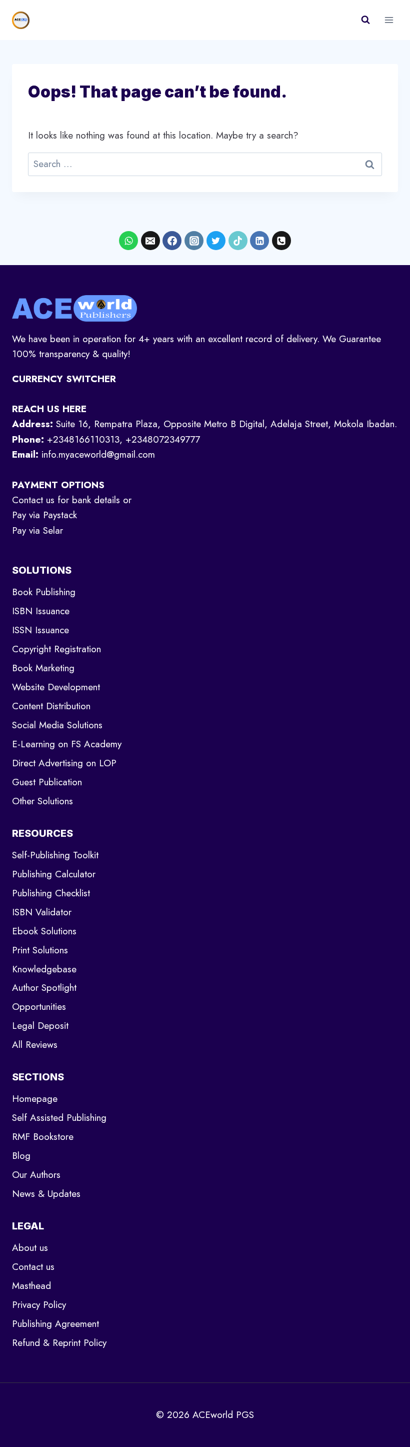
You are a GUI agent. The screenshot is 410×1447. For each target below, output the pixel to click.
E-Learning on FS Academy (67, 744)
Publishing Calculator (54, 874)
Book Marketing (43, 668)
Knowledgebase (44, 969)
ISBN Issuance (41, 611)
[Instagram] (194, 240)
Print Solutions (40, 950)
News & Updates (46, 1193)
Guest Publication (47, 782)
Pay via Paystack (44, 515)
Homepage (35, 1098)
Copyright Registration (56, 649)
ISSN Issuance (40, 630)
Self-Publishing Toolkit (55, 855)
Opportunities (39, 1006)
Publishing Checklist (51, 893)
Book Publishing (44, 592)
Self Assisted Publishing (59, 1117)
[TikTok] (238, 240)
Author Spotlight (44, 987)
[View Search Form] (365, 20)
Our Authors (36, 1174)
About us (30, 1247)
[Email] (150, 240)
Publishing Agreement (55, 1323)
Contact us (33, 1266)
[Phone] (281, 240)
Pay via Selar (37, 530)
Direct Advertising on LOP (64, 763)
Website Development (56, 687)
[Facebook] (172, 240)
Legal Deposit (40, 1025)
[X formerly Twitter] (216, 240)
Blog (21, 1155)
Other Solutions (42, 801)
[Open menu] (389, 20)
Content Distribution (51, 706)
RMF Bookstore (43, 1136)
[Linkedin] (259, 240)
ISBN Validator (42, 912)
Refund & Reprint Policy (59, 1342)
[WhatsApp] (128, 240)
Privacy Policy (39, 1304)
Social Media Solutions (57, 725)
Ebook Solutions (44, 931)
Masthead (31, 1285)
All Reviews (35, 1044)
